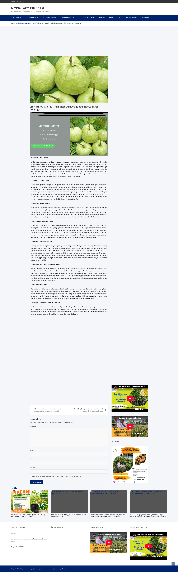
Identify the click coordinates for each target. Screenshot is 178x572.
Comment (33, 426)
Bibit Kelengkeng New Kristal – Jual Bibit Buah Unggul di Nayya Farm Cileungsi (88, 410)
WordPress (65, 569)
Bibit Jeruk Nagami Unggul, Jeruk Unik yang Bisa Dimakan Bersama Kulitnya (28, 516)
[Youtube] (165, 1)
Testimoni (102, 18)
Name (32, 450)
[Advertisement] (89, 40)
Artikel (111, 18)
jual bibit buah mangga (68, 18)
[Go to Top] (173, 563)
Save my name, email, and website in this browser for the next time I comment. (57, 476)
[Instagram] (163, 1)
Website (32, 468)
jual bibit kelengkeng (49, 18)
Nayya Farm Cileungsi (27, 8)
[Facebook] (161, 1)
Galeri (118, 18)
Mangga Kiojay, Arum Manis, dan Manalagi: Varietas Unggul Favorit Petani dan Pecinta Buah (148, 516)
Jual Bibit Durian (18, 18)
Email (32, 459)
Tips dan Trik (145, 18)
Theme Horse (44, 569)
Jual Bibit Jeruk (33, 18)
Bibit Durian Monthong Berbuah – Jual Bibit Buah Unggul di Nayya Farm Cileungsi (48, 410)
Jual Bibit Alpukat (131, 18)
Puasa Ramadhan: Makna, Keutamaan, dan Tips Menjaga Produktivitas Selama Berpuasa (107, 516)
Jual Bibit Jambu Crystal (88, 18)
